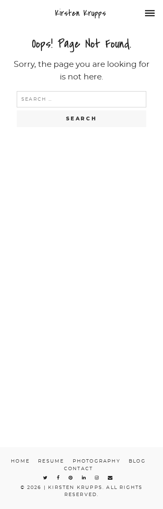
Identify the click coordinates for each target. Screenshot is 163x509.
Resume (51, 461)
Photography (96, 461)
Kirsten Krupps (80, 13)
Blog (137, 461)
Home (20, 461)
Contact (78, 468)
